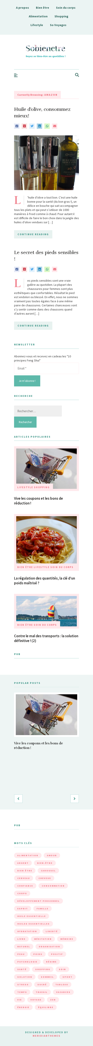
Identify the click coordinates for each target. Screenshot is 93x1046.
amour (52, 855)
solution (24, 976)
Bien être (42, 8)
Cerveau (23, 878)
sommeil (47, 976)
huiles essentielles (33, 923)
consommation (53, 885)
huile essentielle (31, 916)
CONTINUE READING (33, 234)
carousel (48, 870)
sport (67, 976)
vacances (63, 992)
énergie (23, 1007)
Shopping (61, 16)
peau (21, 954)
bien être (24, 870)
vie (19, 999)
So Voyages (58, 25)
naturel (23, 946)
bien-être (45, 863)
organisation (49, 946)
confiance (25, 885)
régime (51, 961)
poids (37, 954)
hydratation (27, 931)
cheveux (44, 878)
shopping (42, 969)
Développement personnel (38, 901)
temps (22, 992)
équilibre (45, 1007)
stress (23, 984)
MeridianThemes (46, 1035)
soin (62, 969)
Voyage (36, 999)
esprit (22, 908)
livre (21, 939)
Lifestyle (36, 25)
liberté (52, 931)
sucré (42, 984)
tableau (61, 984)
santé (22, 969)
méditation (43, 939)
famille (42, 908)
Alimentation (38, 16)
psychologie (27, 961)
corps (22, 893)
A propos (22, 8)
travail (42, 992)
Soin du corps (65, 8)
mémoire (66, 939)
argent (23, 863)
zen (53, 999)
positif (57, 954)
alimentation (27, 855)
